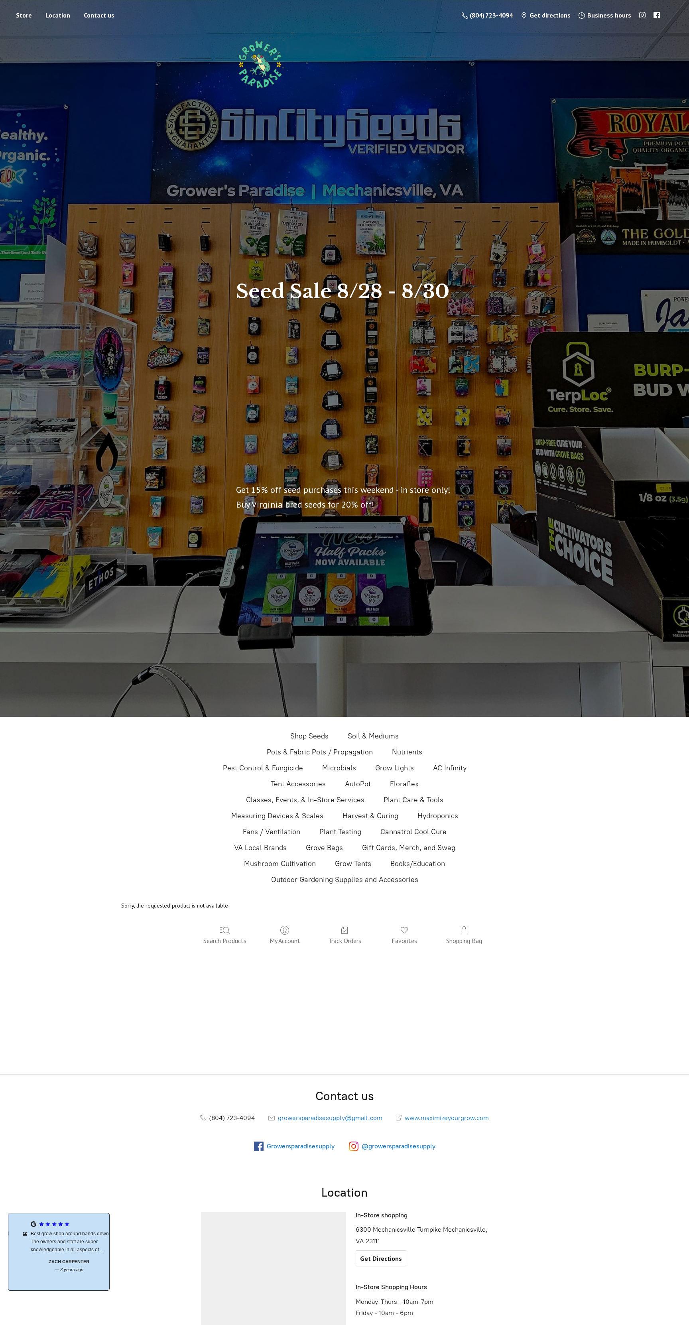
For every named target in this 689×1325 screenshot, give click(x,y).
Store (24, 15)
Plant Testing (340, 831)
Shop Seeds (309, 736)
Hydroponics (437, 815)
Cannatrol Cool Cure (413, 831)
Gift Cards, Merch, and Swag (408, 847)
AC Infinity (450, 768)
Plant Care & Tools (413, 799)
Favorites (404, 941)
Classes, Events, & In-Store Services (305, 799)
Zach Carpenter (59, 1261)
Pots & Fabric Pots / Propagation (320, 752)
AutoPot (358, 784)
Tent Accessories (298, 784)
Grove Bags (324, 847)
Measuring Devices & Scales (277, 815)
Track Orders (344, 941)
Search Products (224, 941)
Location (57, 15)
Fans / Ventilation (271, 831)
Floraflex (404, 784)
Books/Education (417, 863)
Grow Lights (394, 768)
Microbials (339, 768)
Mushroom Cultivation (280, 863)
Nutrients (407, 752)
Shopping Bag (464, 941)
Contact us (99, 15)
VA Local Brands (260, 847)
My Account (285, 941)
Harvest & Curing (370, 815)
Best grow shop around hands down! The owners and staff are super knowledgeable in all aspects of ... (60, 1241)
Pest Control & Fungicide (263, 768)
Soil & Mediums (373, 736)
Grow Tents (353, 863)
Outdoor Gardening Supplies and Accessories (344, 879)
